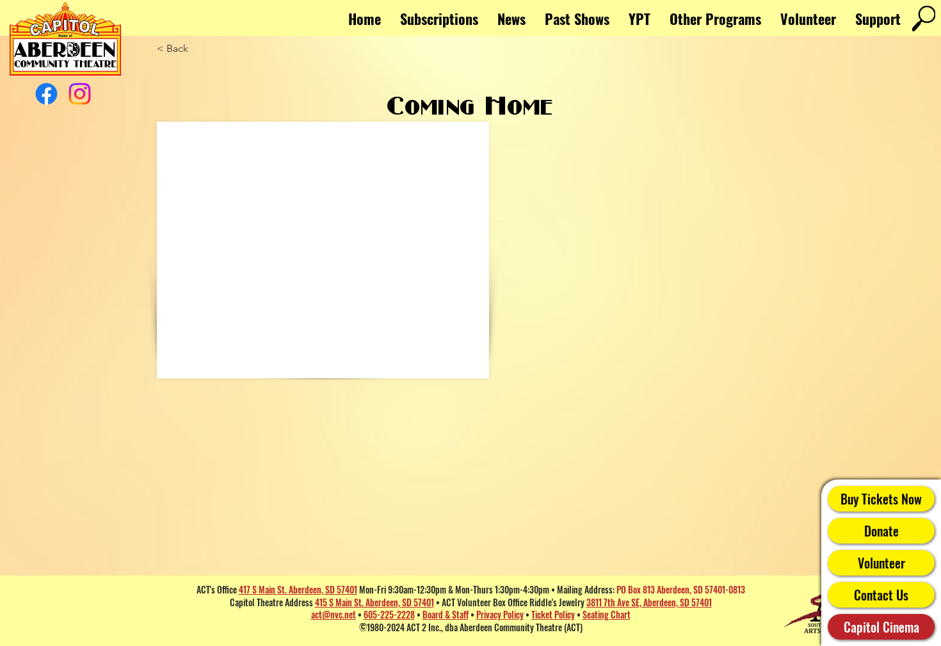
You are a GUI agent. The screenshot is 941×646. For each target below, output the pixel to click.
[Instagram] (79, 93)
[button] (715, 18)
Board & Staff (445, 614)
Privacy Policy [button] (500, 614)
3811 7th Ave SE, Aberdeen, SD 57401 (649, 602)
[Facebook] (46, 93)
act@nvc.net (333, 614)
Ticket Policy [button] (553, 614)
